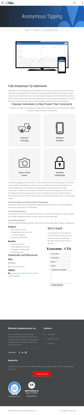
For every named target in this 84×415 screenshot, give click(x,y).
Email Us (51, 343)
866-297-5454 (53, 339)
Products (36, 30)
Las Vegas (64, 411)
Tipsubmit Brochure (17, 266)
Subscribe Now (42, 374)
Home (27, 30)
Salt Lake (72, 411)
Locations (51, 334)
